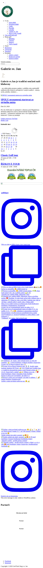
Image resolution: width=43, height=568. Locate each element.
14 (11, 142)
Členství (11, 40)
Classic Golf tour (9, 155)
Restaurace (8, 48)
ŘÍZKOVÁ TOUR (10, 164)
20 (9, 144)
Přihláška (12, 39)
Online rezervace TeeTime (9, 118)
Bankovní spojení (14, 57)
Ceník (11, 26)
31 (11, 138)
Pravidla (11, 28)
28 (11, 146)
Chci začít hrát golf (11, 35)
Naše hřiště (12, 22)
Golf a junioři (13, 44)
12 (7, 142)
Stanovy (11, 42)
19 (7, 144)
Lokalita (11, 30)
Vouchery (8, 51)
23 (16, 144)
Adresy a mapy (13, 55)
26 (7, 146)
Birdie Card (4, 120)
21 (11, 144)
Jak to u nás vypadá (15, 33)
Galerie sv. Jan (13, 31)
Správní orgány (13, 58)
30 (9, 138)
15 (14, 142)
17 (2, 144)
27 (9, 146)
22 (14, 144)
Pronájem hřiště (14, 24)
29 (14, 146)
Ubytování (8, 49)
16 (16, 142)
